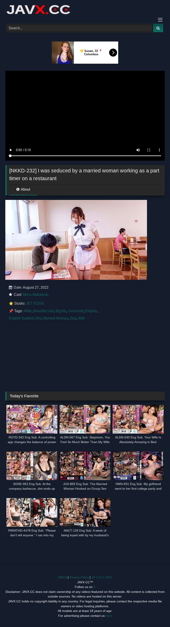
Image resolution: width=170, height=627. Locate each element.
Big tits (61, 311)
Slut (73, 318)
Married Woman (55, 318)
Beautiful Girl (43, 311)
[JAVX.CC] (85, 10)
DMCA (62, 577)
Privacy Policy (79, 577)
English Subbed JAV (25, 318)
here (109, 615)
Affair (27, 311)
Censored (75, 311)
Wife (81, 318)
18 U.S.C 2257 (101, 577)
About (25, 189)
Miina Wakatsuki (35, 294)
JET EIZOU (35, 303)
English (91, 311)
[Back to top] (156, 613)
